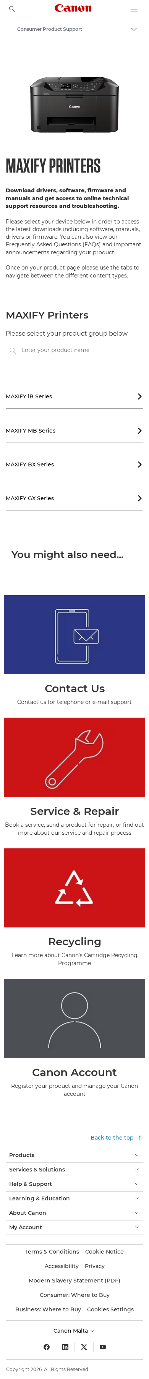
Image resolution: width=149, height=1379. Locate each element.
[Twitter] (84, 1347)
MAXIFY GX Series (74, 498)
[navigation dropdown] (134, 9)
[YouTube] (103, 1347)
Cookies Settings (110, 1309)
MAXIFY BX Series (74, 464)
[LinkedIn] (65, 1347)
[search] (12, 9)
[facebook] (47, 1347)
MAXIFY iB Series (74, 396)
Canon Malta (71, 1330)
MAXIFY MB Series (74, 430)
